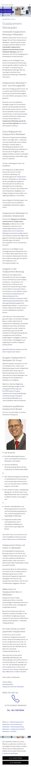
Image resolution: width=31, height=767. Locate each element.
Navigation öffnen (7, 5)
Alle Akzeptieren (15, 758)
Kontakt (13, 731)
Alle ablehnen (15, 763)
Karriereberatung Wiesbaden (12, 294)
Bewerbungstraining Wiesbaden (13, 301)
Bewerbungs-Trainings (13, 396)
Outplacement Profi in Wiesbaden (13, 231)
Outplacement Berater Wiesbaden (13, 687)
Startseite (12, 19)
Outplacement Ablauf (13, 352)
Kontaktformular (10, 667)
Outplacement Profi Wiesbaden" (16, 539)
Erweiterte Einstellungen (10, 753)
